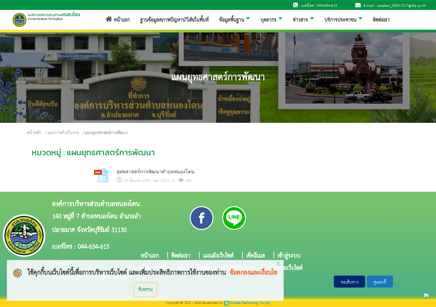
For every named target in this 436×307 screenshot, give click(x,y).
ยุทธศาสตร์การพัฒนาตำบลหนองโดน (155, 171)
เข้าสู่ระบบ (289, 255)
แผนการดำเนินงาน (63, 133)
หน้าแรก (121, 20)
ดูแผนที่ (380, 282)
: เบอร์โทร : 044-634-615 (317, 6)
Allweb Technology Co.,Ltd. (250, 303)
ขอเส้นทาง (349, 282)
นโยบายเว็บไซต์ (285, 267)
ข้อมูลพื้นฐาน (231, 20)
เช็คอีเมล (255, 255)
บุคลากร (269, 20)
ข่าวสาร (300, 20)
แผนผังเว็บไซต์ (218, 255)
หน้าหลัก (34, 133)
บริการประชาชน (341, 20)
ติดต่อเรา (381, 20)
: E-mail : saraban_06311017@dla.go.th (393, 6)
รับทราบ (145, 289)
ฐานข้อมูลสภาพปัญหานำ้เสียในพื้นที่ (174, 20)
